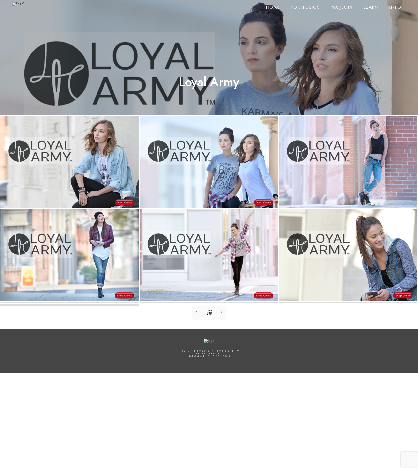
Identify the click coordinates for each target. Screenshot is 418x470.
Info (395, 7)
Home (273, 7)
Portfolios (305, 7)
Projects (341, 7)
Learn (371, 7)
